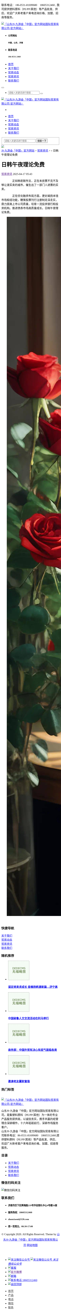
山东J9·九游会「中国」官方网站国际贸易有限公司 (31, 1240)
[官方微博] (15, 1272)
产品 (11, 1295)
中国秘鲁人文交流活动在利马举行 (28, 1018)
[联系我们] (12, 1267)
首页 (11, 64)
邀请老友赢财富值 (19, 1081)
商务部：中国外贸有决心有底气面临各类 (32, 1049)
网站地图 (32, 1245)
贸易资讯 (13, 76)
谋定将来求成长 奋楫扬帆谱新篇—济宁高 (33, 986)
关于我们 (13, 68)
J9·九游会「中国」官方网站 (17, 150)
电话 (11, 1299)
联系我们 (13, 80)
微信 (11, 1303)
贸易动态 (13, 72)
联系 (11, 1307)
